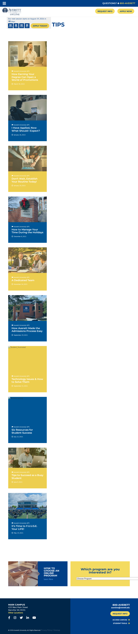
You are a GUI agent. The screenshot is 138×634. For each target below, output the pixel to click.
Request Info (105, 11)
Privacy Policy (46, 630)
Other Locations (15, 612)
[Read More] (27, 65)
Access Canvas (120, 620)
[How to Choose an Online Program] (38, 573)
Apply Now (126, 11)
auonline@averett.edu (120, 607)
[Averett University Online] (12, 12)
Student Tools (120, 623)
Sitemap (57, 630)
